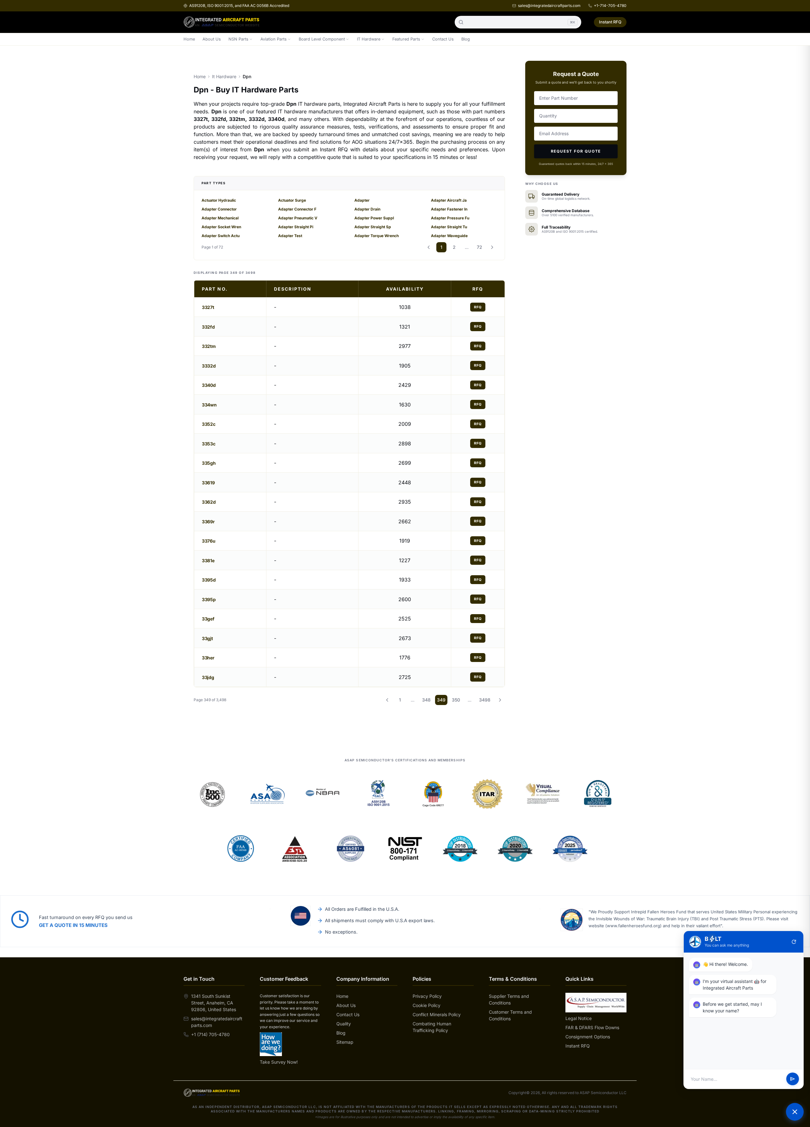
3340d (208, 385)
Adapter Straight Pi (295, 226)
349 (441, 699)
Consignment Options (587, 1036)
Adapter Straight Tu (449, 226)
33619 (208, 482)
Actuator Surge (292, 200)
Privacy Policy (427, 996)
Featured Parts (406, 39)
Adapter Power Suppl (374, 218)
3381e (208, 560)
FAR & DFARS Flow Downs (592, 1027)
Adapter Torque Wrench (376, 235)
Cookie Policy (426, 1005)
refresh (794, 942)
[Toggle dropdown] (251, 39)
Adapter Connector (219, 209)
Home (189, 39)
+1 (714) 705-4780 (210, 1034)
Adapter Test (290, 235)
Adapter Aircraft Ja (449, 200)
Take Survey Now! (279, 1062)
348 (426, 699)
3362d (208, 502)
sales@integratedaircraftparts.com (549, 5)
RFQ (478, 307)
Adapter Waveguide (449, 235)
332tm (208, 346)
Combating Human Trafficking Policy (432, 1027)
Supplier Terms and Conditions (509, 999)
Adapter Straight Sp (372, 226)
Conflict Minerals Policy (437, 1014)
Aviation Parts (273, 39)
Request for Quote (576, 151)
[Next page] (492, 247)
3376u (208, 541)
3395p (208, 599)
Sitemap (344, 1042)
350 (456, 699)
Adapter (362, 200)
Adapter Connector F (297, 209)
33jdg (208, 677)
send (792, 1079)
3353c (208, 443)
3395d (208, 579)
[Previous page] (429, 247)
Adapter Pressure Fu (450, 218)
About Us (211, 39)
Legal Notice (578, 1018)
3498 (484, 699)
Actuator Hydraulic (219, 200)
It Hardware (224, 76)
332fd (208, 327)
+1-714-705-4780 (610, 5)
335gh (208, 463)
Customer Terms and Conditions (510, 1015)
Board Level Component (322, 39)
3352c (208, 424)
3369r (208, 521)
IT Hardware (368, 39)
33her (208, 657)
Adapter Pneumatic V (297, 218)
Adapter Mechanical (220, 218)
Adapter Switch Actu (221, 235)
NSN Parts (238, 39)
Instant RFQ (610, 21)
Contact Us (443, 39)
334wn (209, 404)
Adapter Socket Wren (221, 226)
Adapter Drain (367, 209)
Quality (343, 1023)
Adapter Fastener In (449, 209)
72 (479, 247)
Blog (465, 39)
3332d (208, 365)
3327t (208, 307)
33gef (208, 618)
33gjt (207, 638)
